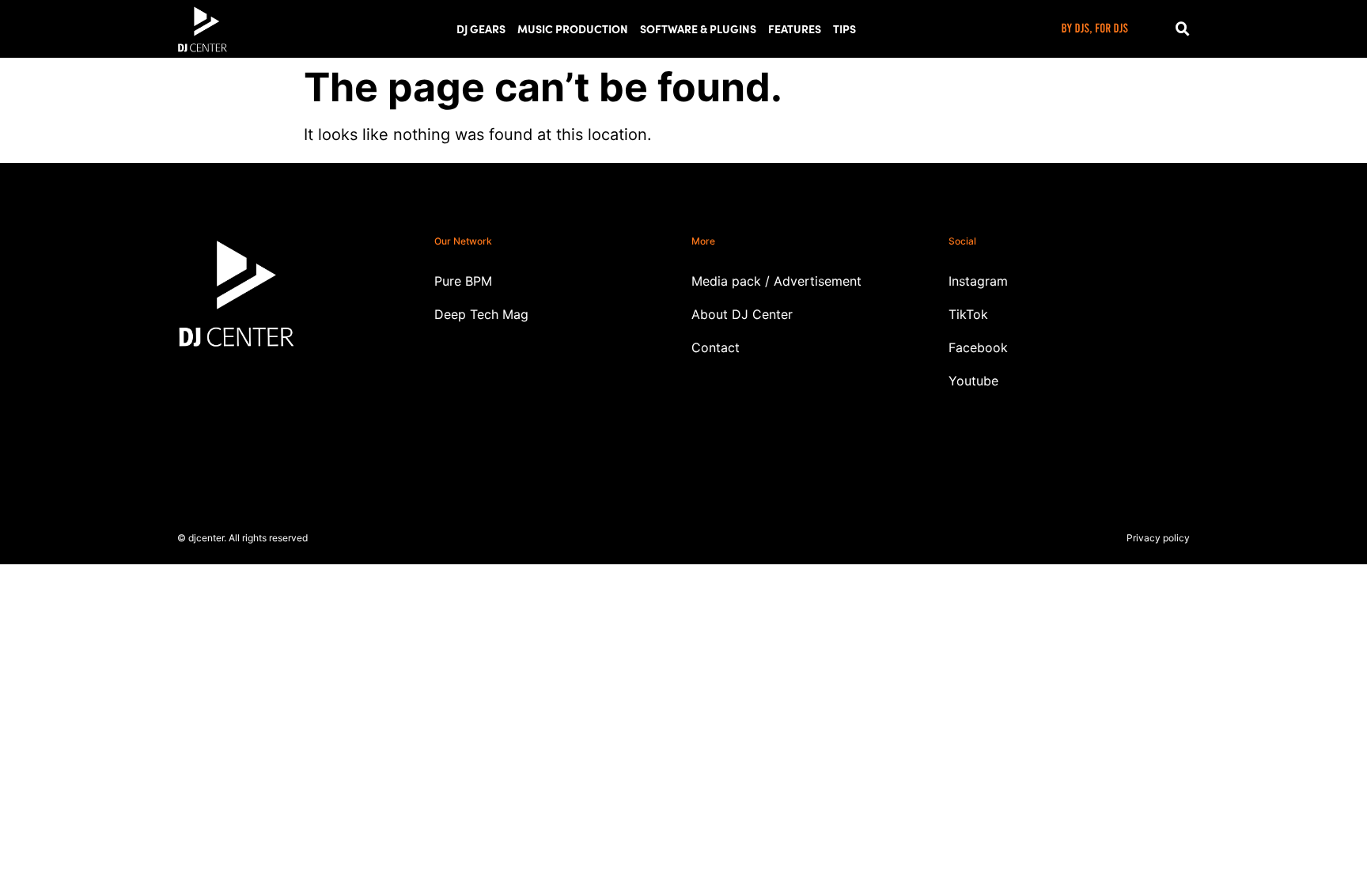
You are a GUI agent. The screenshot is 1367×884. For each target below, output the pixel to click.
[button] (1182, 29)
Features (794, 28)
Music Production (572, 28)
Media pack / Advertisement (776, 281)
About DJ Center (742, 314)
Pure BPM (463, 281)
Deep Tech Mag (481, 314)
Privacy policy (1158, 538)
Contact (715, 347)
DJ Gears (481, 28)
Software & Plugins (698, 28)
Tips (844, 28)
